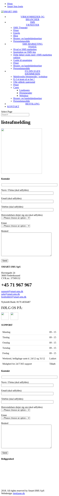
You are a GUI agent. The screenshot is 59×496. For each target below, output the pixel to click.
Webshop (23, 95)
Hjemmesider (25, 93)
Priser (16, 30)
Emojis (16, 33)
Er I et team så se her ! (23, 79)
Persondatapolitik (21, 41)
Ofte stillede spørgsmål (24, 82)
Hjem (10, 3)
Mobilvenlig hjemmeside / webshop (30, 76)
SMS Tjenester (20, 27)
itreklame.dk (19, 493)
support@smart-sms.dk (12, 291)
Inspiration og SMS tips (24, 52)
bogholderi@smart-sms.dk (13, 297)
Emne (4, 223)
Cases (16, 87)
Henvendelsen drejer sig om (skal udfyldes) (22, 215)
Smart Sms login (15, 6)
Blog (15, 35)
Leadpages (24, 90)
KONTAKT (13, 106)
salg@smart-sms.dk (10, 294)
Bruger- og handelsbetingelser (27, 38)
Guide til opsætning (22, 60)
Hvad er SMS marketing (25, 49)
